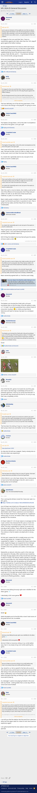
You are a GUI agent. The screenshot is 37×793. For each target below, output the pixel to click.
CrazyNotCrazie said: (7, 176)
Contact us (4, 788)
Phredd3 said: (5, 414)
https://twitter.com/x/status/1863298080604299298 (18, 503)
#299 (35, 657)
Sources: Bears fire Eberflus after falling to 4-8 (21, 280)
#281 (35, 24)
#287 (35, 255)
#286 (35, 219)
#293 (35, 442)
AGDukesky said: (6, 471)
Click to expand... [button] (18, 100)
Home (30, 788)
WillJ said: (4, 27)
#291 (35, 386)
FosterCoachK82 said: (7, 142)
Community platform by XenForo (14, 791)
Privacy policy (20, 788)
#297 (35, 609)
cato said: (4, 445)
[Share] (32, 24)
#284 (35, 139)
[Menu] (2, 2)
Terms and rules (12, 788)
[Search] (35, 2)
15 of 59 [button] (18, 13)
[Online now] (4, 695)
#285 (35, 173)
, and (9, 72)
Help (27, 788)
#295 (35, 496)
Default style (5, 786)
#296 (35, 586)
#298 (35, 629)
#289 (35, 327)
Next (24, 13)
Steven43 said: (5, 86)
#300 (35, 699)
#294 (35, 467)
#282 (35, 83)
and (9, 108)
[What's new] (31, 2)
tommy (4, 11)
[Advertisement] (18, 757)
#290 (35, 357)
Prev (12, 13)
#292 (35, 410)
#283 (35, 119)
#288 (35, 300)
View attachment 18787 (8, 448)
